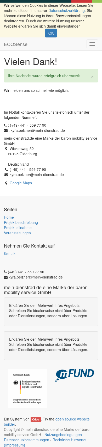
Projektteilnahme (18, 227)
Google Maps (21, 182)
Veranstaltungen (17, 232)
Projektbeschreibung (21, 222)
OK (51, 33)
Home (9, 217)
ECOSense (15, 44)
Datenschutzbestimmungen (26, 439)
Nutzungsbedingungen (63, 434)
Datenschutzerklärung (66, 10)
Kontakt (10, 253)
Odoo (35, 419)
